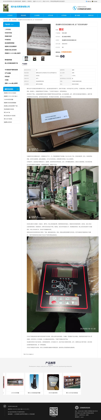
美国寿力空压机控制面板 (10, 102)
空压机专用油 (8, 32)
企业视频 (36, 15)
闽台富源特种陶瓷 (9, 43)
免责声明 (22, 414)
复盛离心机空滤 (8, 122)
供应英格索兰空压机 (9, 109)
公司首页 (9, 15)
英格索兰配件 (8, 36)
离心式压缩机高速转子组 (11, 63)
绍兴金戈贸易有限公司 (13, 411)
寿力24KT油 (7, 112)
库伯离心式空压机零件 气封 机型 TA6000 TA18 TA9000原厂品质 (11, 106)
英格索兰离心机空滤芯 (11, 49)
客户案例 (77, 15)
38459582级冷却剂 (31, 392)
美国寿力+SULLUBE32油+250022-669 (11, 96)
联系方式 (90, 15)
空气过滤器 (8, 73)
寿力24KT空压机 (8, 119)
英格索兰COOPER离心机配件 (13, 53)
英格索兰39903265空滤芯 (10, 93)
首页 (10, 19)
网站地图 (32, 414)
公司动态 (63, 15)
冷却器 (6, 80)
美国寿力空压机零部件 (11, 46)
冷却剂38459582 (88, 392)
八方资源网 (16, 414)
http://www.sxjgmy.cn (28, 354)
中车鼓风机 (8, 39)
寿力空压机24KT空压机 (9, 115)
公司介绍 (50, 15)
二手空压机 (8, 29)
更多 (18, 89)
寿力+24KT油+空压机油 (50, 392)
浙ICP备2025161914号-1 (23, 409)
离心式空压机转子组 (69, 392)
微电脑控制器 (8, 59)
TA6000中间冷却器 (8, 99)
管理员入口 (27, 414)
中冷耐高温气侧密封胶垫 (11, 69)
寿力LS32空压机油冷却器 (12, 392)
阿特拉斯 (7, 76)
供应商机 (23, 15)
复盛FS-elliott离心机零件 (11, 83)
